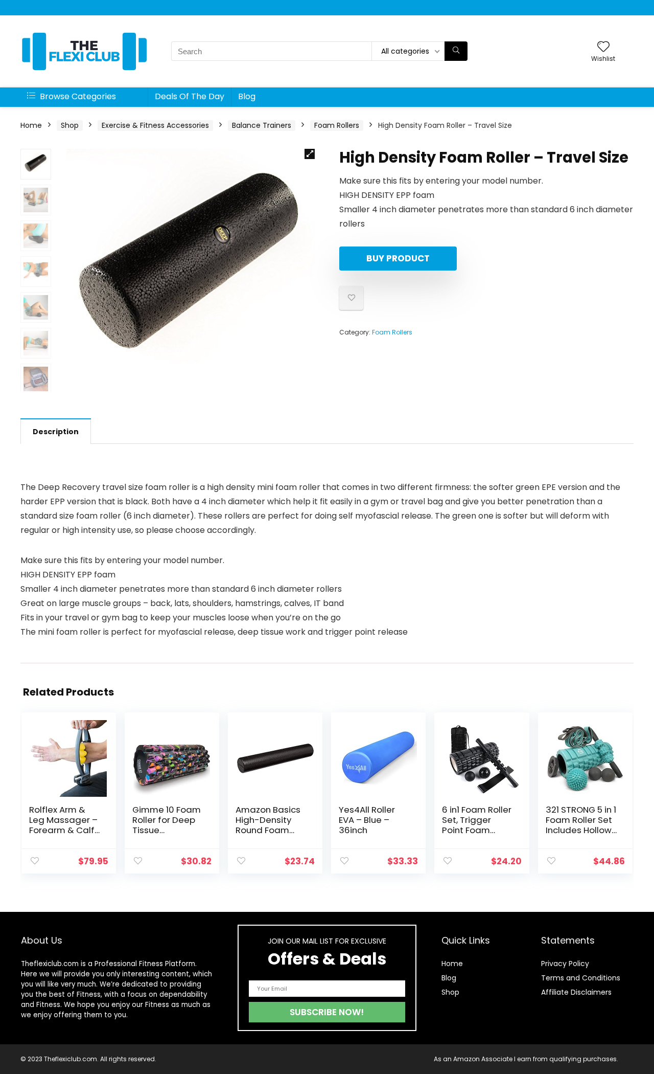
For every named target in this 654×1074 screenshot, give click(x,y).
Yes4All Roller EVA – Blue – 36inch (367, 819)
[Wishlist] (603, 47)
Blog (246, 96)
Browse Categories (77, 96)
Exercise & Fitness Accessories (155, 125)
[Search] (456, 51)
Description (56, 432)
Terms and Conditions (580, 978)
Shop (70, 125)
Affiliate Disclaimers (576, 992)
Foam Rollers (336, 125)
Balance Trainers (261, 125)
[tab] (55, 431)
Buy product (398, 258)
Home (31, 125)
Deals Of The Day (189, 96)
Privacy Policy (565, 963)
